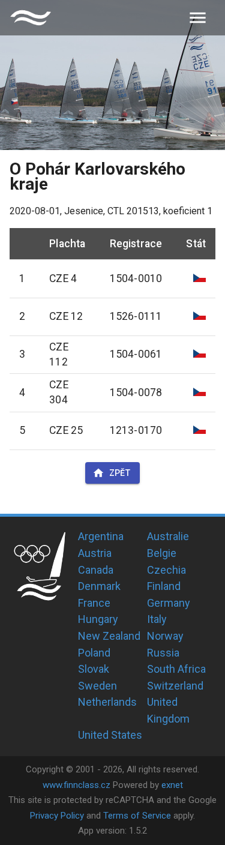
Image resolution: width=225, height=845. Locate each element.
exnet (172, 785)
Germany (168, 603)
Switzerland (175, 685)
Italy (157, 619)
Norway (165, 636)
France (94, 603)
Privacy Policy (57, 815)
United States (110, 735)
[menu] (197, 17)
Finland (164, 586)
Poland (94, 652)
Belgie (161, 553)
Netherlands (107, 702)
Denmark (99, 586)
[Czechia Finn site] (31, 17)
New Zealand (109, 636)
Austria (95, 553)
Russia (163, 652)
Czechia (166, 570)
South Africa (176, 669)
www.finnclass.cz (76, 785)
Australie (168, 536)
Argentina (101, 536)
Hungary (98, 619)
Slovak (93, 669)
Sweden (97, 685)
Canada (95, 570)
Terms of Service (137, 815)
